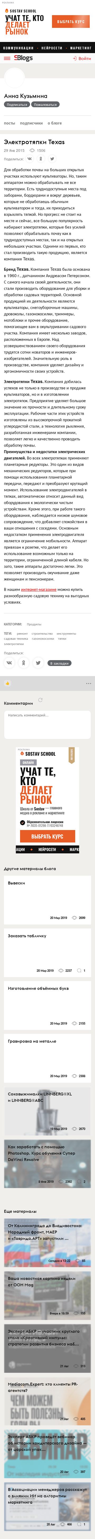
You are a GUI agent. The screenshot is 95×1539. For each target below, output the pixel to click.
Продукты (34, 623)
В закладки (59, 663)
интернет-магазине (38, 589)
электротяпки (14, 643)
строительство (42, 633)
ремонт (22, 633)
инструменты (66, 633)
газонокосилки (43, 638)
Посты (9, 123)
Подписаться (17, 104)
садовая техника (16, 638)
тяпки (62, 638)
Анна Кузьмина (26, 96)
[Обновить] (40, 700)
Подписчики (31, 123)
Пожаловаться (45, 104)
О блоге (55, 123)
